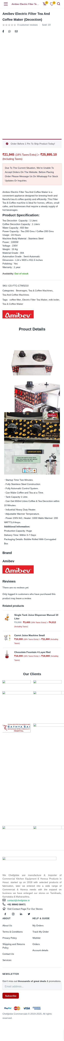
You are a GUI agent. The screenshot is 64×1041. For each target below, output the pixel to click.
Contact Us (8, 954)
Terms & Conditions (12, 931)
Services (6, 960)
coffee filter (15, 299)
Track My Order (40, 931)
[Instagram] (13, 914)
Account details (40, 950)
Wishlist (36, 938)
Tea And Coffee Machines (15, 294)
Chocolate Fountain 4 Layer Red (32, 652)
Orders (36, 944)
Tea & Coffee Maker (12, 304)
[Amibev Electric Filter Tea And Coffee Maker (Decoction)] (3, 31)
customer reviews (27, 24)
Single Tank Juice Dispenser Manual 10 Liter (36, 617)
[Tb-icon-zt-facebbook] (5, 914)
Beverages (21, 290)
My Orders (37, 925)
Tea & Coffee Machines (40, 290)
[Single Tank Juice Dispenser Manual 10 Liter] (7, 617)
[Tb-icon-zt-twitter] (29, 914)
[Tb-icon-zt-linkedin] (21, 914)
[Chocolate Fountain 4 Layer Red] (7, 654)
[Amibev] (18, 314)
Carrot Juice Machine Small (29, 635)
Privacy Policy (9, 938)
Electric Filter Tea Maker (34, 299)
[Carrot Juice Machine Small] (7, 637)
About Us (7, 925)
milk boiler (54, 299)
